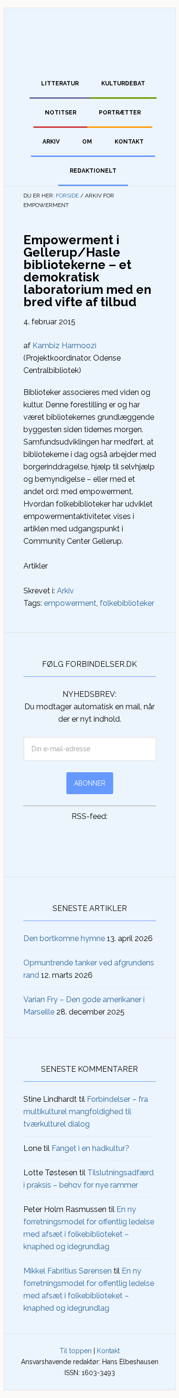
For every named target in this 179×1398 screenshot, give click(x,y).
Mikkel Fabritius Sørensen (67, 1270)
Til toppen (76, 1351)
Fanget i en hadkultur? (90, 1148)
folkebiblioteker (127, 603)
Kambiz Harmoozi (64, 345)
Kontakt (108, 1351)
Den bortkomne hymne (64, 938)
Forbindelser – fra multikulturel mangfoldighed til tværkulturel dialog (85, 1112)
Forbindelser (90, 35)
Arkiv (65, 590)
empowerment (70, 603)
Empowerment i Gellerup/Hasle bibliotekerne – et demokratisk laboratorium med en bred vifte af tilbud (87, 271)
